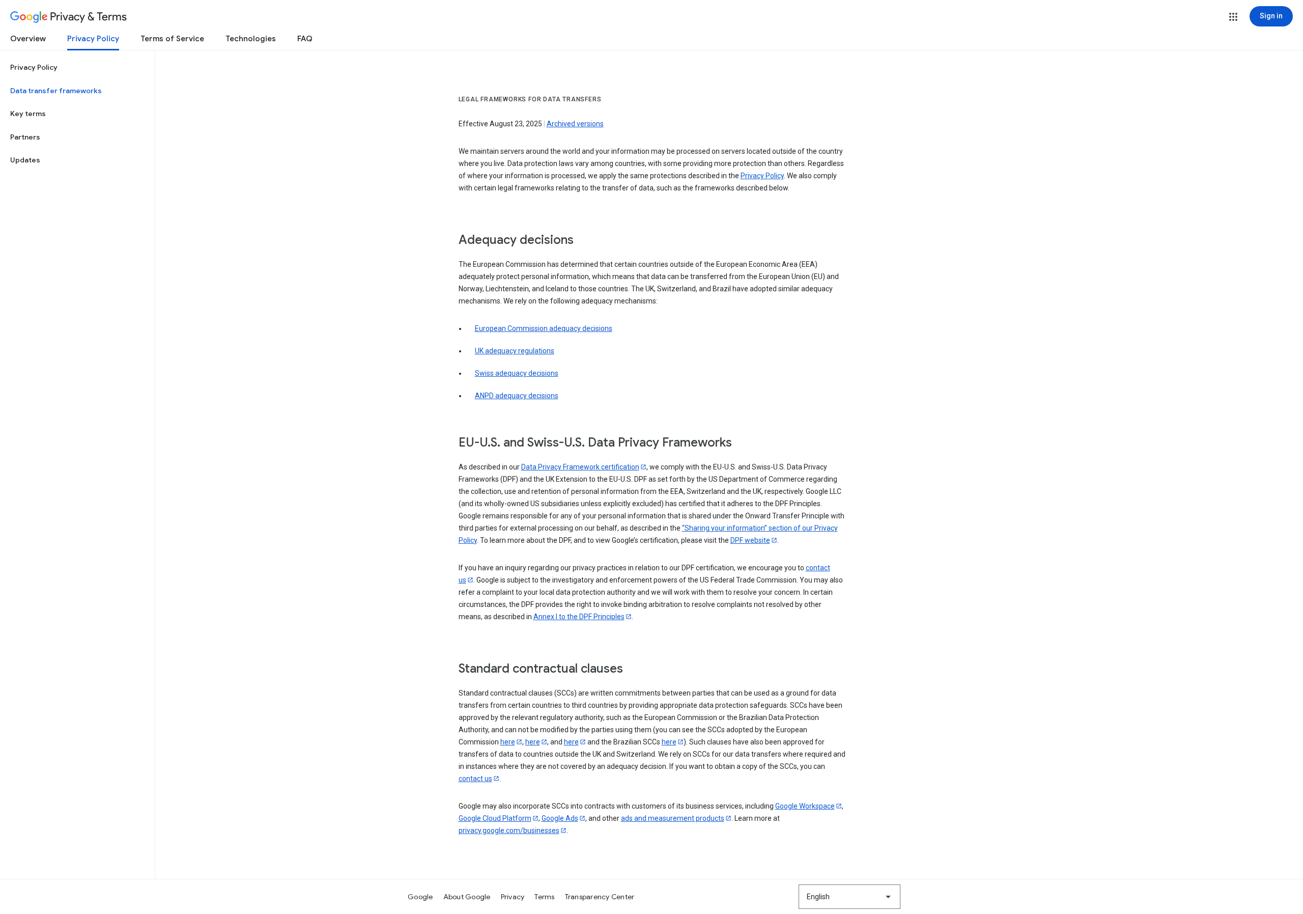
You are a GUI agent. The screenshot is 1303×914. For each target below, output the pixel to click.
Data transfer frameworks (56, 90)
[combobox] (849, 896)
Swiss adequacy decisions (516, 373)
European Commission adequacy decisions (543, 328)
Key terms (28, 113)
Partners (25, 137)
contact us (475, 778)
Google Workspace (805, 806)
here (507, 742)
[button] (1233, 17)
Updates (25, 159)
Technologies (250, 38)
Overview (28, 38)
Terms (544, 896)
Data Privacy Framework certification (580, 467)
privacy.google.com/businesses (509, 830)
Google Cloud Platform (495, 818)
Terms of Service (172, 38)
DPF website (750, 540)
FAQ (305, 38)
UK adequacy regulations (514, 351)
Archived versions (575, 124)
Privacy (513, 896)
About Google (467, 896)
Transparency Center (600, 896)
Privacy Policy (93, 38)
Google (420, 896)
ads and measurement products (672, 818)
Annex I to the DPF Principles (579, 617)
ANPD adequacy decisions (516, 396)
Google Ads (560, 818)
